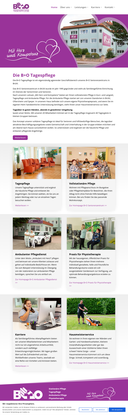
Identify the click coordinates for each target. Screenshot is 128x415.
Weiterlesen (20, 137)
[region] (64, 408)
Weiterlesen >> (22, 205)
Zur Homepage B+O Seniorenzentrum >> (88, 205)
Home (54, 7)
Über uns (65, 7)
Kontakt (109, 7)
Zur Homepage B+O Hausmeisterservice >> (89, 362)
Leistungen (80, 7)
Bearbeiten (85, 410)
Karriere (95, 7)
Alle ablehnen (100, 410)
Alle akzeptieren (117, 410)
